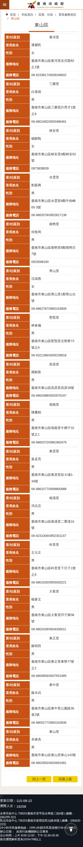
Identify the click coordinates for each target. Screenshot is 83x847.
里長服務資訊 (67, 14)
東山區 (15, 18)
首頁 (13, 14)
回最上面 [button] (65, 779)
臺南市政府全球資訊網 (46, 4)
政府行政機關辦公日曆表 (32, 831)
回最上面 (71, 829)
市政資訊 (27, 14)
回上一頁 (39, 779)
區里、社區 (46, 14)
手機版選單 (4, 4)
